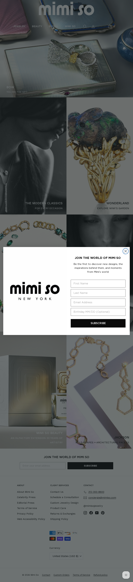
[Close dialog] (125, 251)
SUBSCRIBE (98, 323)
